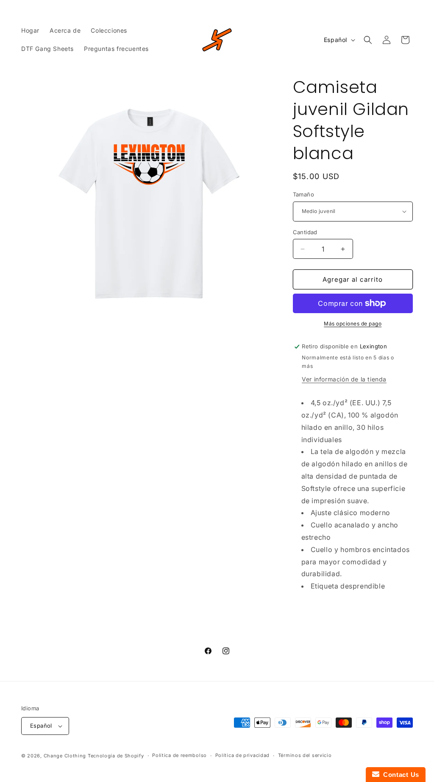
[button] (368, 40)
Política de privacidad (242, 755)
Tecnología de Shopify (116, 756)
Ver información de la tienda (344, 379)
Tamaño (303, 194)
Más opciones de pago (352, 323)
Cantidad (305, 232)
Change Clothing (65, 756)
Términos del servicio (305, 755)
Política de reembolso (179, 755)
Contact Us (399, 774)
